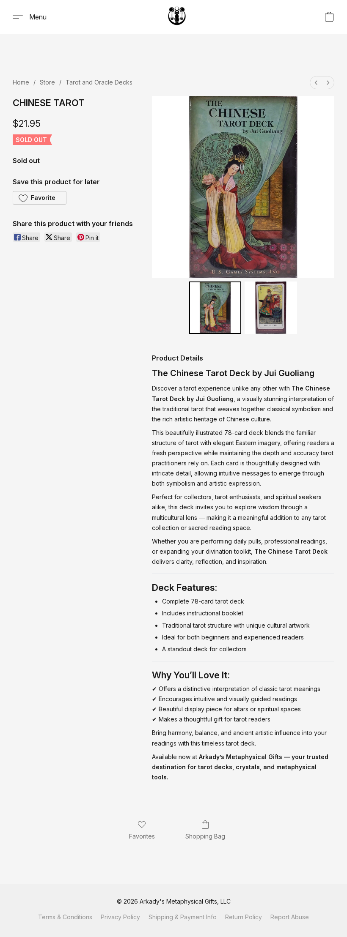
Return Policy (243, 917)
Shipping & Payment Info (183, 917)
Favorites (142, 836)
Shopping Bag (205, 836)
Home (21, 82)
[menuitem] (316, 82)
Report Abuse (289, 917)
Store (47, 82)
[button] (177, 17)
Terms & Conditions (65, 917)
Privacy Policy (120, 917)
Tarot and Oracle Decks (99, 82)
